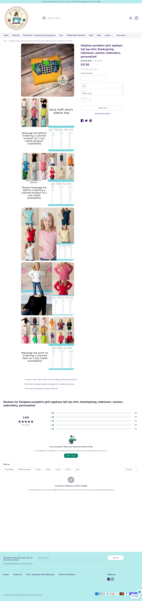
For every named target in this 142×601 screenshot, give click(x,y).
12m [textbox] (84, 86)
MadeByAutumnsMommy (90, 69)
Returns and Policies (67, 574)
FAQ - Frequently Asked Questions (40, 574)
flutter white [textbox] (87, 93)
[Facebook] (108, 579)
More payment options (102, 113)
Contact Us (17, 574)
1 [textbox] (82, 100)
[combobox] (102, 85)
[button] (139, 592)
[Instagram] (112, 579)
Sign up (116, 557)
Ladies (108, 35)
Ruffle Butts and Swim (76, 35)
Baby (99, 35)
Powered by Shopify (36, 595)
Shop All (15, 35)
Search (6, 574)
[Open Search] (44, 18)
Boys (91, 35)
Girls (61, 35)
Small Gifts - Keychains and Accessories (39, 35)
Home (6, 35)
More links (121, 35)
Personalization (87, 73)
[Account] (130, 17)
